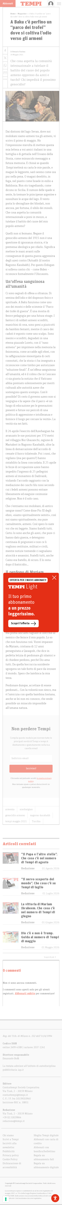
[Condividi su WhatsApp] (5, 65)
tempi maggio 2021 (16, 821)
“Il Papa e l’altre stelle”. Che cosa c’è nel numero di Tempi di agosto (39, 858)
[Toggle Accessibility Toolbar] (55, 1198)
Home (13, 14)
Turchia (36, 821)
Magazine (22, 14)
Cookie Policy (10, 1159)
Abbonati (8, 3)
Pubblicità (9, 1151)
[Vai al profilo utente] (51, 3)
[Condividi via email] (5, 73)
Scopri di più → (50, 957)
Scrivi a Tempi (11, 1139)
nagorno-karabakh (40, 815)
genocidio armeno (15, 815)
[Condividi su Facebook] (5, 50)
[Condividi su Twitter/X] (5, 58)
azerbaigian (26, 809)
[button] (5, 79)
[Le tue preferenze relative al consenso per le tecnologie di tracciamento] (6, 1199)
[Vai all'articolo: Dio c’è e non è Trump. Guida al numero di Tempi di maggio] (11, 940)
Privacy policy (11, 1155)
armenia (10, 809)
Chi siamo (8, 1135)
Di (17, 52)
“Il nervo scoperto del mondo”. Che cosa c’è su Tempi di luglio (38, 883)
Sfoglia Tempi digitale (46, 1135)
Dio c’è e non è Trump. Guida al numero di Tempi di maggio (40, 937)
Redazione (28, 868)
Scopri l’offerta (20, 623)
